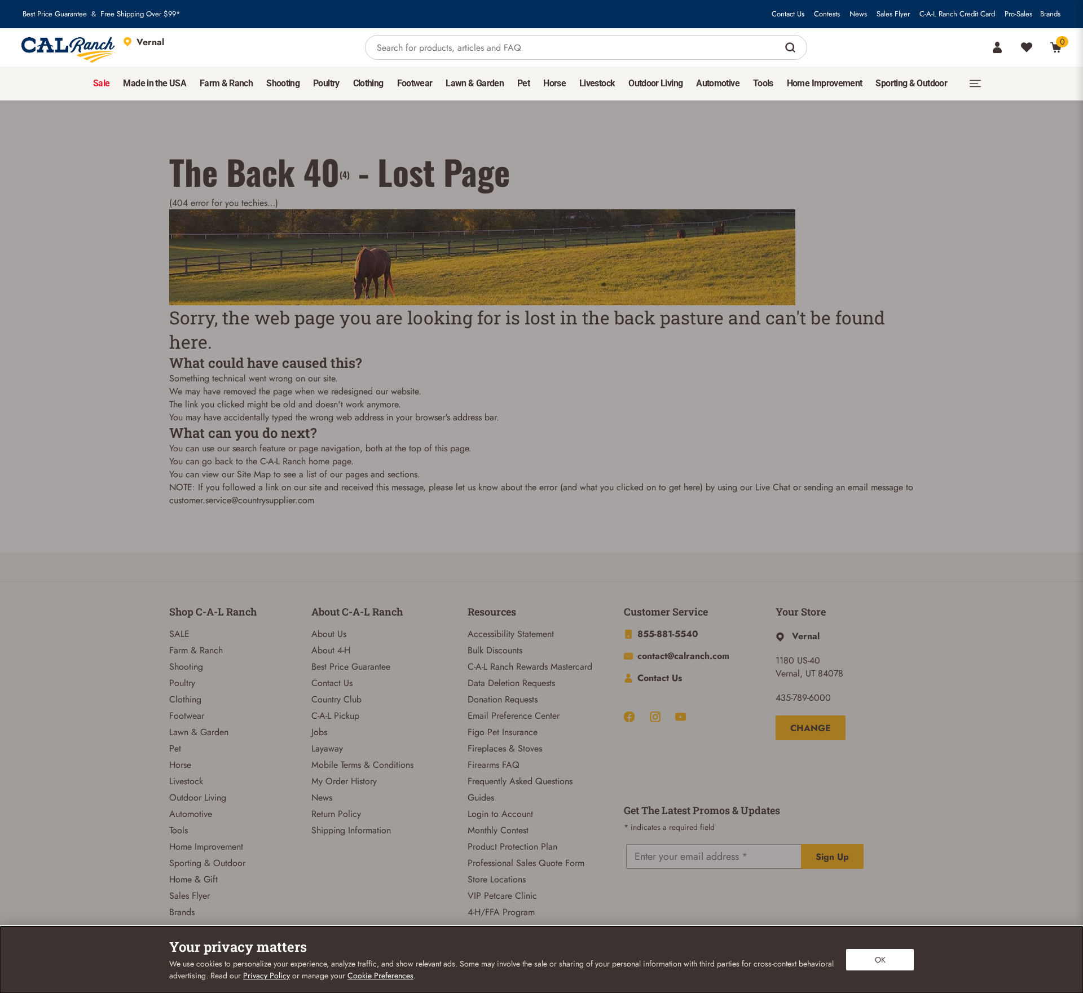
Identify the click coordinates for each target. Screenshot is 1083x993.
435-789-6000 (803, 697)
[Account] (997, 47)
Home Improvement (206, 846)
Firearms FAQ (494, 764)
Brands (1050, 14)
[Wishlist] (1026, 47)
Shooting (186, 666)
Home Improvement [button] (824, 83)
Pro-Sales (1018, 14)
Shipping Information (351, 830)
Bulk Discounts (495, 650)
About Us (328, 633)
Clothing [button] (368, 83)
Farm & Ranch (196, 650)
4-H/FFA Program (501, 912)
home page (330, 461)
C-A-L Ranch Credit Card (957, 14)
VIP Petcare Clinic (502, 895)
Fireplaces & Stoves (505, 748)
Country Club (336, 699)
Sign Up (832, 856)
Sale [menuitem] (101, 83)
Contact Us (788, 14)
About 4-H (330, 650)
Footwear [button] (415, 83)
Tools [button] (763, 83)
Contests (827, 14)
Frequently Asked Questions (520, 781)
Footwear (186, 715)
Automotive (190, 813)
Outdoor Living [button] (655, 83)
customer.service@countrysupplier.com (241, 500)
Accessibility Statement (511, 633)
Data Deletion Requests (511, 682)
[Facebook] (629, 716)
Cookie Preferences (380, 975)
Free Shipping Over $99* (140, 14)
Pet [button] (523, 83)
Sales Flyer (893, 14)
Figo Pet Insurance (503, 732)
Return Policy (336, 813)
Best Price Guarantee (55, 14)
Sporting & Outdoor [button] (910, 83)
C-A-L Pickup (335, 715)
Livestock (186, 781)
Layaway (327, 748)
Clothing (185, 699)
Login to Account (500, 813)
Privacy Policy (266, 975)
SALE (179, 633)
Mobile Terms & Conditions (362, 764)
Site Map (254, 474)
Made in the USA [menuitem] (154, 83)
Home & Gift (193, 879)
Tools (178, 830)
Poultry (182, 682)
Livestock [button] (597, 83)
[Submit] (792, 47)
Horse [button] (554, 83)
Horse (180, 764)
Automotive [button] (717, 83)
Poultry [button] (326, 83)
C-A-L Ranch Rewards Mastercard (530, 666)
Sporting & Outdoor (207, 862)
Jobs (319, 732)
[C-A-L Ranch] (69, 47)
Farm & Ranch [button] (226, 83)
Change (810, 728)
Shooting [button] (283, 83)
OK (880, 959)
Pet (175, 748)
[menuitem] (101, 83)
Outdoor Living (197, 797)
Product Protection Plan (512, 846)
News (858, 14)
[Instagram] (655, 716)
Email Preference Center (514, 715)
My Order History (344, 781)
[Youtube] (680, 716)
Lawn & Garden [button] (475, 83)
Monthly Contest (498, 830)
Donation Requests (503, 699)
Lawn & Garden (198, 732)
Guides (481, 797)
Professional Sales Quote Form (526, 862)
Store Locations (497, 879)
